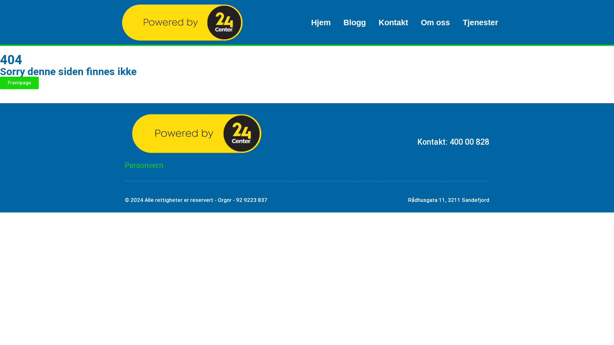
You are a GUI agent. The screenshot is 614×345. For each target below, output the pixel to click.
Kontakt (393, 22)
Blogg (354, 22)
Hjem (321, 22)
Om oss (435, 22)
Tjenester (480, 22)
